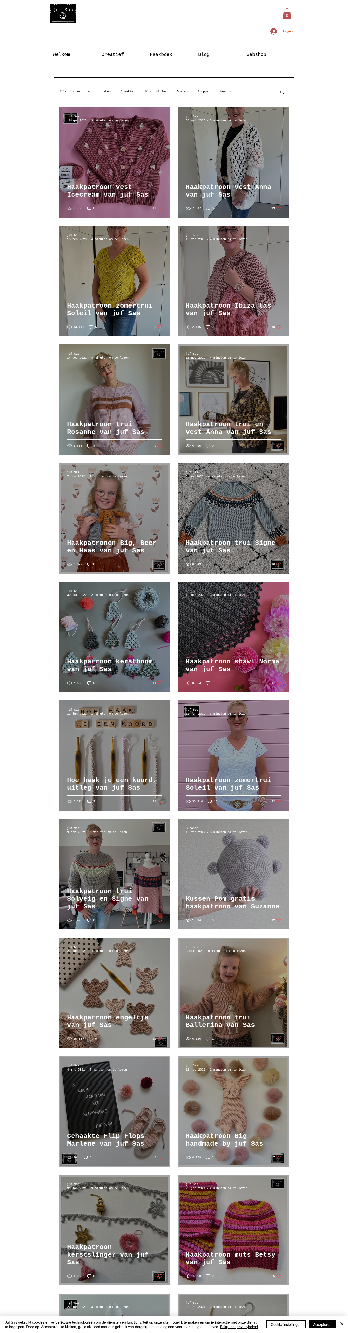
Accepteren (322, 1324)
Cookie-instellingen (286, 1324)
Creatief (128, 91)
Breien (182, 91)
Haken (106, 91)
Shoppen (204, 91)
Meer (223, 91)
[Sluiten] (342, 1324)
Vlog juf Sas (156, 91)
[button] (287, 13)
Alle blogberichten (75, 91)
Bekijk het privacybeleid (239, 1326)
